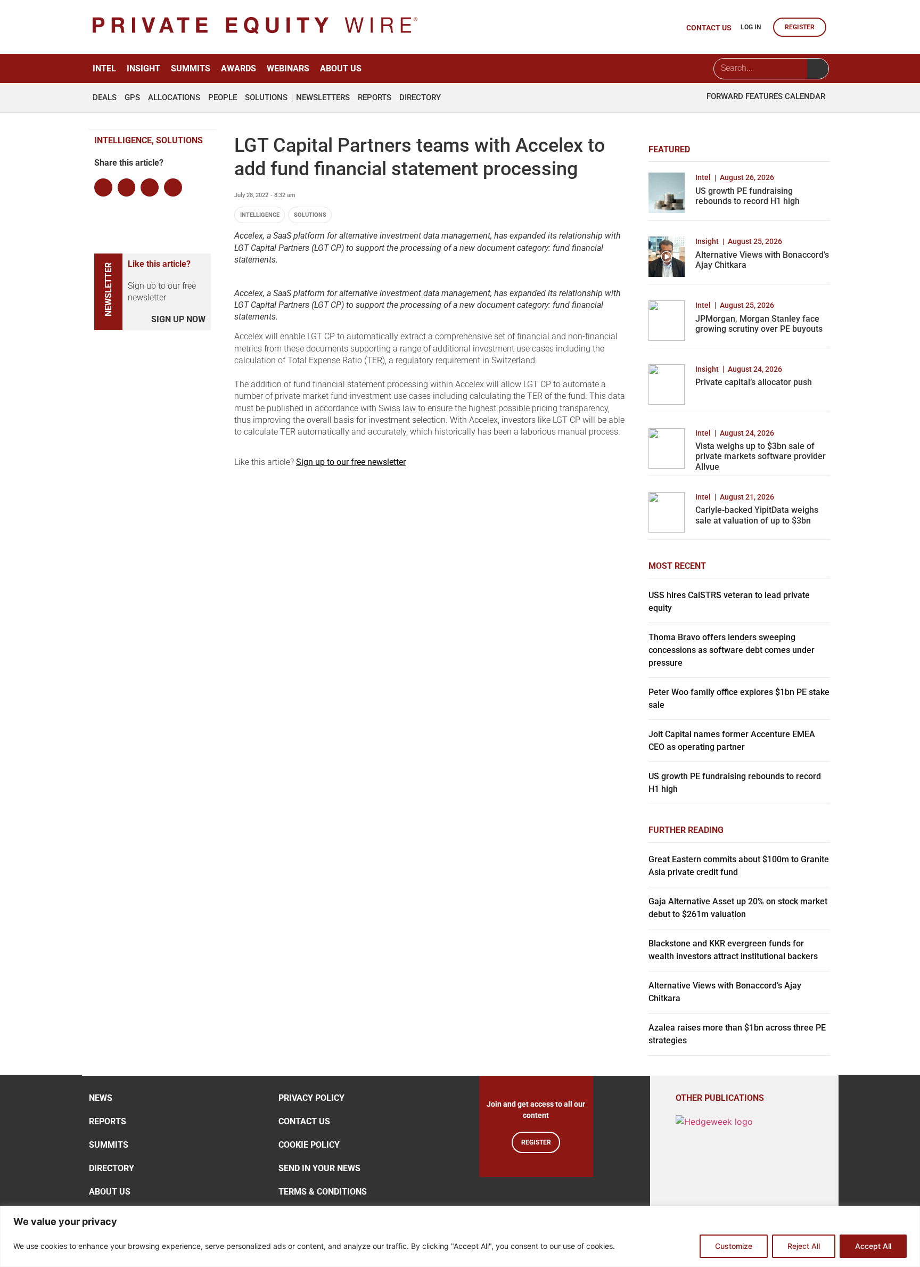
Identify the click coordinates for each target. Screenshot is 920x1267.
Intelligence (260, 214)
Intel (104, 68)
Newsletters (323, 98)
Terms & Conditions (322, 1192)
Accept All (873, 1245)
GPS (132, 98)
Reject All (803, 1245)
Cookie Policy (309, 1145)
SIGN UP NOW (178, 319)
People (222, 98)
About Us (341, 68)
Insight (143, 68)
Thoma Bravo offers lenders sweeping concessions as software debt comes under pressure (731, 650)
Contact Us (304, 1121)
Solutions (266, 98)
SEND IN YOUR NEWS (319, 1168)
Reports (374, 98)
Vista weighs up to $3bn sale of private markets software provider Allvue (760, 456)
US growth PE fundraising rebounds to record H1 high (747, 196)
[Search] (817, 69)
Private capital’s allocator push (753, 382)
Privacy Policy (311, 1098)
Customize (733, 1245)
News (100, 1098)
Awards (238, 68)
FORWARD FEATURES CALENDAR (766, 96)
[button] (103, 187)
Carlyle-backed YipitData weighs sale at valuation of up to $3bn (756, 515)
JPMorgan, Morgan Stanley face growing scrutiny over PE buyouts (759, 324)
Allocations (174, 98)
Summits (190, 68)
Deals (105, 98)
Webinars (288, 68)
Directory (420, 98)
